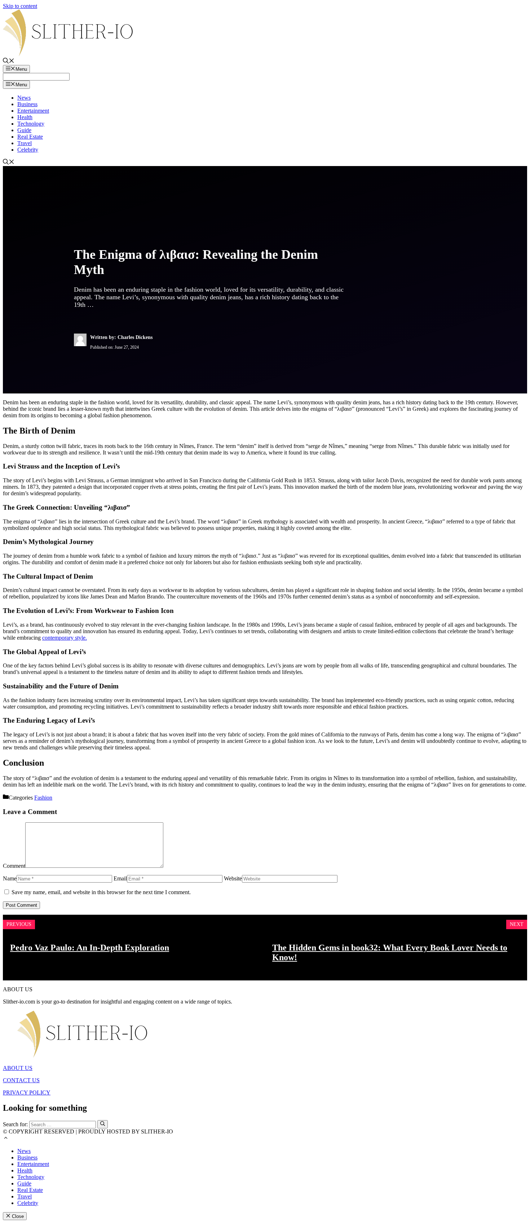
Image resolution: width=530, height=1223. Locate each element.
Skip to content (20, 6)
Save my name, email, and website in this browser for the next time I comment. (101, 892)
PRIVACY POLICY (26, 1092)
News (24, 98)
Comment (14, 866)
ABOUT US (17, 1068)
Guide (24, 130)
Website (233, 878)
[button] (6, 1139)
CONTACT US (21, 1080)
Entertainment (33, 111)
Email (120, 878)
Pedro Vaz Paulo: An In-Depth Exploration (89, 947)
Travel (24, 143)
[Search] (102, 1124)
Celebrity (27, 150)
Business (27, 104)
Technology (30, 124)
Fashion (43, 798)
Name (10, 878)
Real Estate (30, 137)
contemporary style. (64, 638)
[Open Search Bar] (8, 61)
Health (24, 117)
